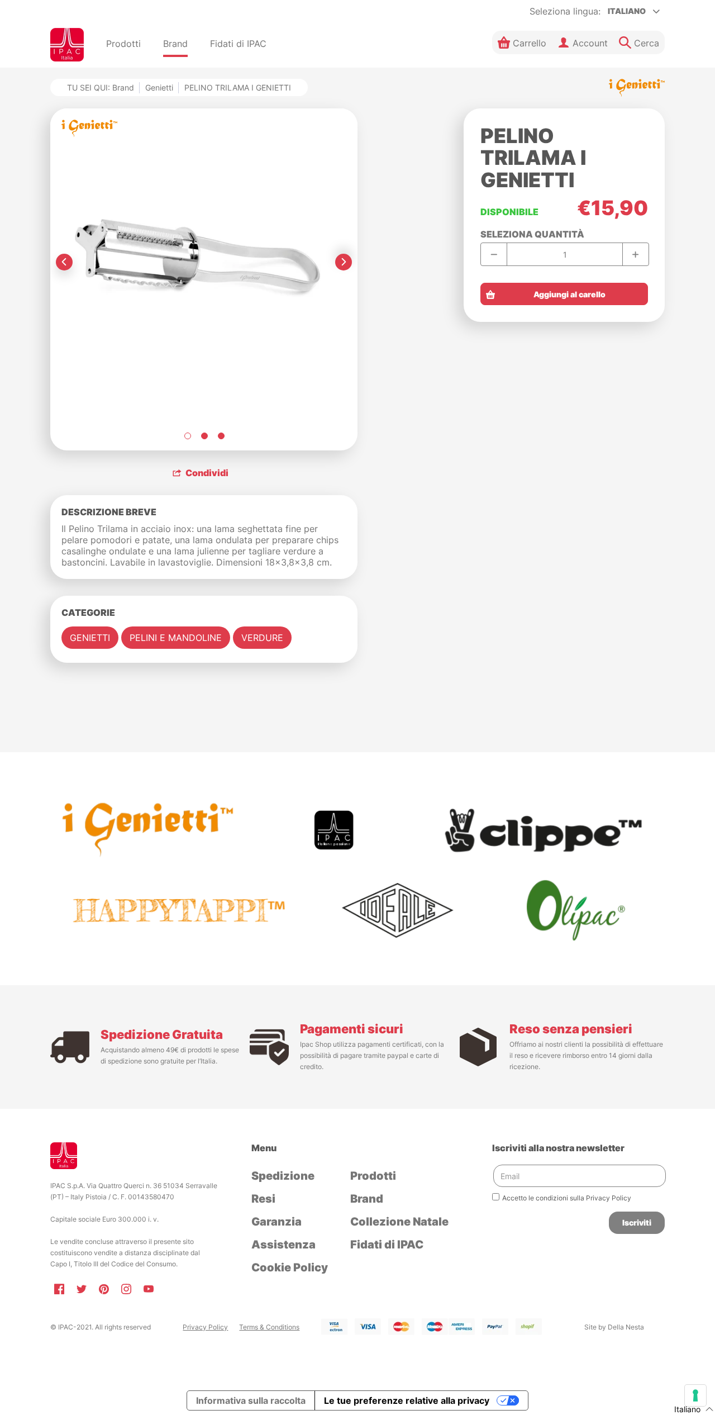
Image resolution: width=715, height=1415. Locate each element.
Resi (263, 1198)
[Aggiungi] (635, 254)
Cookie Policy (289, 1267)
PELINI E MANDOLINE (176, 637)
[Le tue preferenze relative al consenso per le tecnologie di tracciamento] (695, 1395)
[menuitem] (123, 44)
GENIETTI (90, 637)
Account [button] (590, 43)
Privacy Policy (205, 1327)
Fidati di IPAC (386, 1244)
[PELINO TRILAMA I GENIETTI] (187, 436)
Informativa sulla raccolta (251, 1400)
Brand (366, 1198)
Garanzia (276, 1221)
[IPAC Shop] (67, 44)
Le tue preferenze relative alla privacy (406, 1400)
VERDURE (262, 637)
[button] (522, 42)
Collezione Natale (399, 1221)
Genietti (159, 87)
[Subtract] (494, 254)
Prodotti (373, 1176)
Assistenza (283, 1244)
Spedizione (282, 1176)
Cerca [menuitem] (646, 43)
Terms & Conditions (269, 1327)
